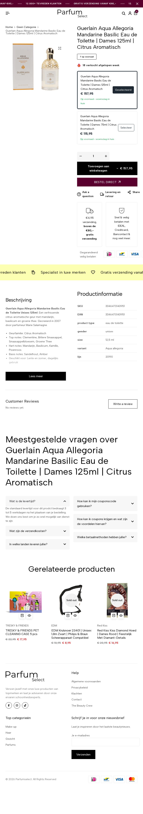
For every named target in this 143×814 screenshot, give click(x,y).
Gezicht (10, 738)
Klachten (77, 693)
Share (136, 192)
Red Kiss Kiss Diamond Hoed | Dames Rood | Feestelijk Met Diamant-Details (116, 634)
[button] (22, 616)
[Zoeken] (123, 13)
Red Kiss (102, 625)
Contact (77, 699)
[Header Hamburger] (8, 13)
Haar (8, 732)
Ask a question (87, 194)
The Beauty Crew (82, 705)
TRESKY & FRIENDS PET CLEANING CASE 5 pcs (22, 632)
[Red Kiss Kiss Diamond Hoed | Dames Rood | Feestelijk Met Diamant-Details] (117, 600)
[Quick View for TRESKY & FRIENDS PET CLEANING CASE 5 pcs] (29, 616)
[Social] (9, 705)
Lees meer (36, 376)
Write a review (123, 404)
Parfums (11, 744)
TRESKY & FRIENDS (17, 625)
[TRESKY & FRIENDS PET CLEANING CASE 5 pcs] (26, 600)
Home (9, 27)
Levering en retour (112, 194)
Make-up (11, 726)
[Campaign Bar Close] (137, 3)
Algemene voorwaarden (86, 681)
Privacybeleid (80, 687)
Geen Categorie (26, 27)
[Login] (130, 13)
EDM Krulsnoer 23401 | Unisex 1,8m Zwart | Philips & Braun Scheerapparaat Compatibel (71, 634)
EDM (54, 625)
